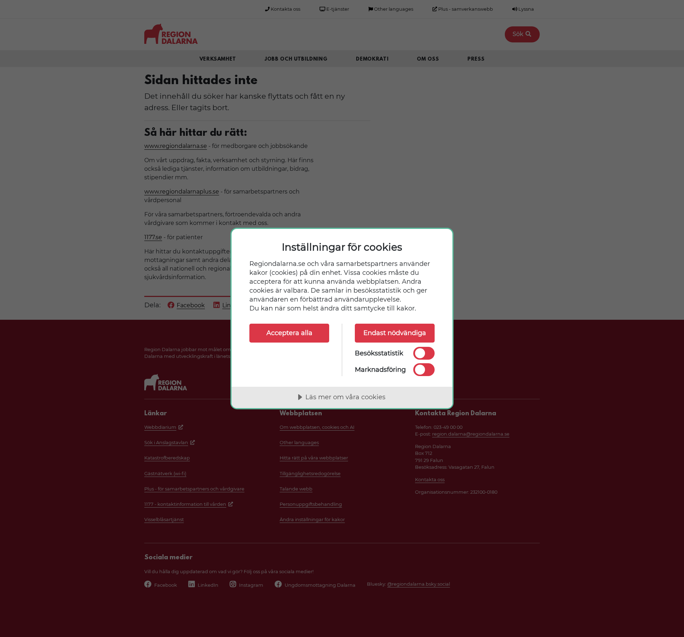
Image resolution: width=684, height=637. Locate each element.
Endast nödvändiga (394, 333)
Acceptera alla (289, 333)
